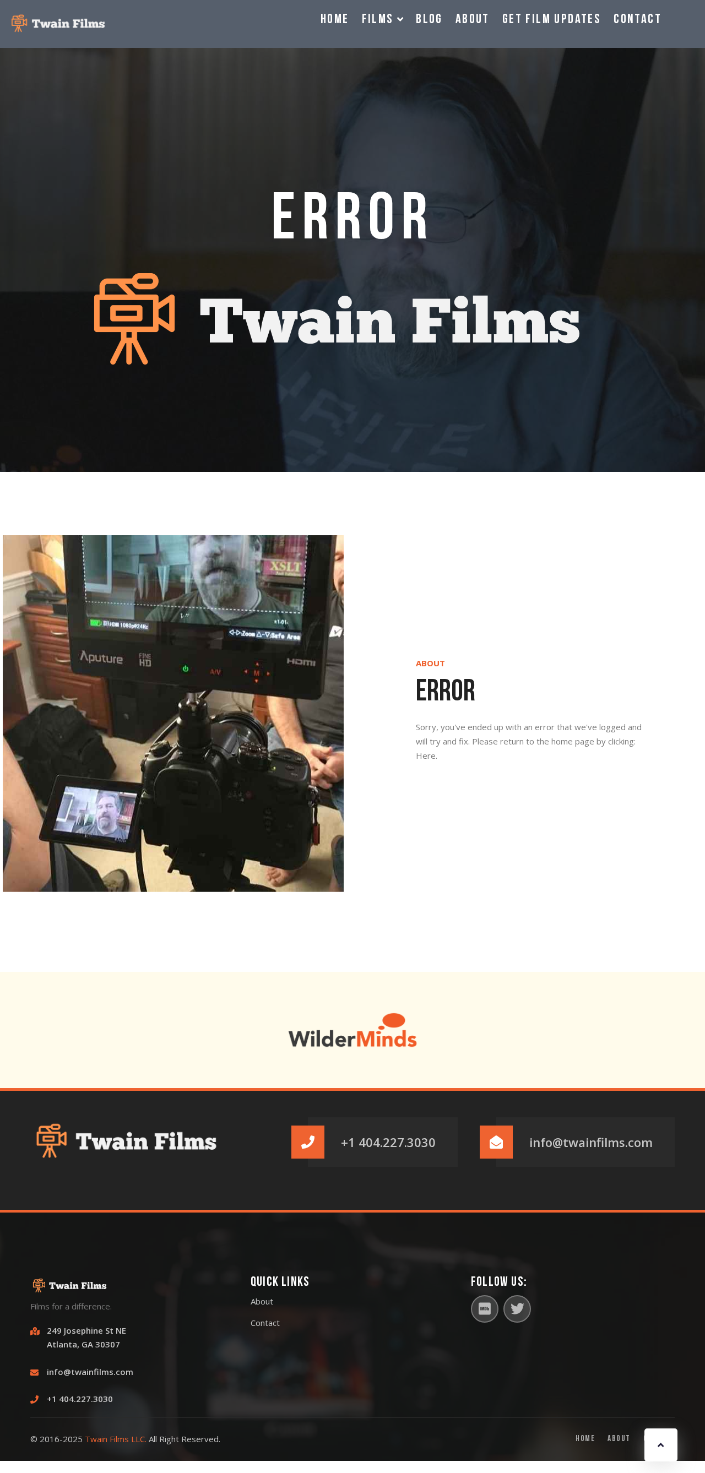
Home (335, 19)
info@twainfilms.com (591, 1142)
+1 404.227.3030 (388, 1142)
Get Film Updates (551, 19)
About (472, 19)
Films (379, 19)
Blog (429, 19)
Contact (637, 19)
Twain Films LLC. (116, 1438)
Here (426, 755)
